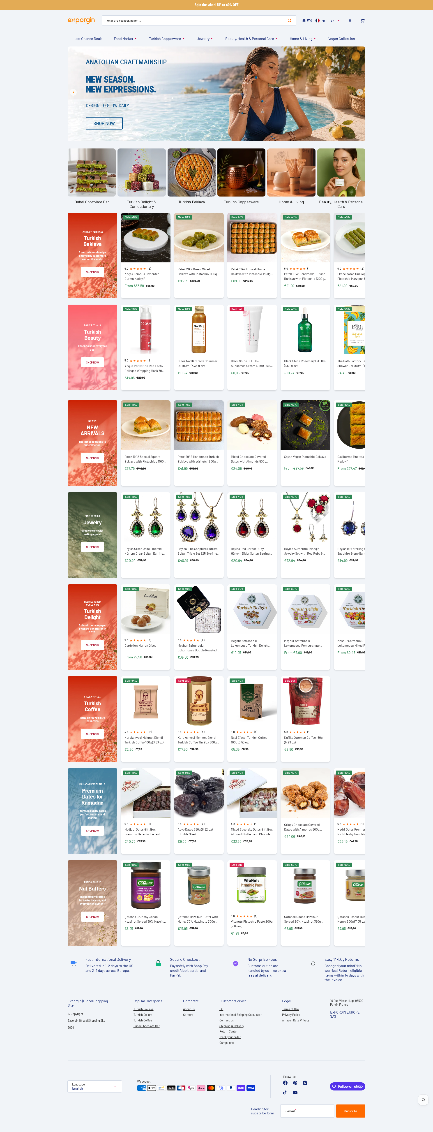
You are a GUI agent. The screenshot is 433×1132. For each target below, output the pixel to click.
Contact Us (226, 1020)
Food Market (123, 38)
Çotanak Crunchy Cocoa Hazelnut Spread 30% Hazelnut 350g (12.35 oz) (145, 919)
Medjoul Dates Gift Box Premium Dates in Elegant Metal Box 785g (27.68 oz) (142, 831)
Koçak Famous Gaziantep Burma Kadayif (141, 276)
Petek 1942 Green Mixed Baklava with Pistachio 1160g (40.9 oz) (197, 271)
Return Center (228, 1031)
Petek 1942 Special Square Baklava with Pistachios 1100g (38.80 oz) (144, 459)
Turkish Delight (143, 1014)
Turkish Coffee (143, 1020)
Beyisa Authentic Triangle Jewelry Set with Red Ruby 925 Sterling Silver (305, 551)
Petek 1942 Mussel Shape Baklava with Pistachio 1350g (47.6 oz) (250, 271)
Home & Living (301, 38)
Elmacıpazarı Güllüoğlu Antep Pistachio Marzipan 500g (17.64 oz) (358, 276)
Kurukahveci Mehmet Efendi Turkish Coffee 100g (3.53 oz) (144, 740)
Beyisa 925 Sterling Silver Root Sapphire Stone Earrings (358, 551)
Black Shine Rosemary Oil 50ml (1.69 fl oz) (305, 363)
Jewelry (203, 38)
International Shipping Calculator (240, 1014)
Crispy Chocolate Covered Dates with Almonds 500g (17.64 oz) (302, 827)
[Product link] (145, 256)
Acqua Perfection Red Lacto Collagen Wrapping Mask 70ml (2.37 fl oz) (144, 368)
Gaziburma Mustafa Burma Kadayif (355, 459)
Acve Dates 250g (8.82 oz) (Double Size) (195, 831)
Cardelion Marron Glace (140, 645)
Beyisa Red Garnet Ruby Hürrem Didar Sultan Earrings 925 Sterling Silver (251, 551)
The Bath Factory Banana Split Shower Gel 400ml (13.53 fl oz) (358, 363)
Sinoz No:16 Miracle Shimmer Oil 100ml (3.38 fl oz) (197, 363)
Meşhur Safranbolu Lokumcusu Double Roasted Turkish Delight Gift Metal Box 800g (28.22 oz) (198, 648)
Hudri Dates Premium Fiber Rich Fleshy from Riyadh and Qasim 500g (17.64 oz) (357, 831)
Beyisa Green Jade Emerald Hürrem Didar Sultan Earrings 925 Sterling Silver (144, 551)
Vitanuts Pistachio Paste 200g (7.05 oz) (251, 923)
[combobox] (199, 20)
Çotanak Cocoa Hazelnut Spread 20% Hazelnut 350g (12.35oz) (302, 919)
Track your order (230, 1037)
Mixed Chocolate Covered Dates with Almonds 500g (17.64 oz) (248, 459)
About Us (189, 1009)
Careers (188, 1014)
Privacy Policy (291, 1014)
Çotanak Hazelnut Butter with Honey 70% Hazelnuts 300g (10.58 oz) (198, 919)
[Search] (290, 20)
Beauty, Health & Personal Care (249, 38)
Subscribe (350, 1111)
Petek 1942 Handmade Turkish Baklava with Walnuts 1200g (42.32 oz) (198, 459)
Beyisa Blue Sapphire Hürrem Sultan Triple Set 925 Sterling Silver (198, 551)
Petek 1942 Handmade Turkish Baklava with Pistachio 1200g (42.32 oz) (304, 276)
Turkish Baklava (144, 1009)
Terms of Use (290, 1009)
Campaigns (226, 1042)
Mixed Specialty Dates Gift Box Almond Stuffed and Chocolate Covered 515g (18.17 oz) (252, 831)
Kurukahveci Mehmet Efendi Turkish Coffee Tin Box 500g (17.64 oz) (197, 740)
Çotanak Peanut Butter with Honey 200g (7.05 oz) (356, 919)
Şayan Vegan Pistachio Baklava (305, 456)
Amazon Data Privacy (295, 1020)
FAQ (309, 20)
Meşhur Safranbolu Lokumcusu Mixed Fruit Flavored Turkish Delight (354, 643)
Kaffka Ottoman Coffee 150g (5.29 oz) (303, 740)
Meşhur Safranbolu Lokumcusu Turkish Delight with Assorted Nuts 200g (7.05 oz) (251, 643)
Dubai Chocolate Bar (147, 1026)
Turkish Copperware (165, 38)
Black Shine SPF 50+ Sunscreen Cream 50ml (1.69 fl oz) (251, 363)
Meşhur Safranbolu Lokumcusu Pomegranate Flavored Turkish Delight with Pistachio (304, 643)
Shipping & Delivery (231, 1026)
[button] (350, 20)
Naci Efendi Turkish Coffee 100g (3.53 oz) (249, 740)
